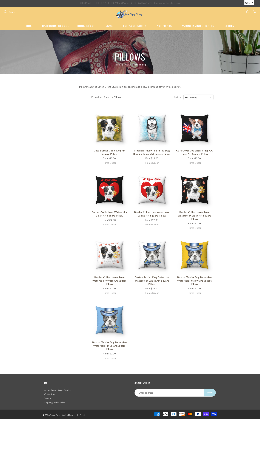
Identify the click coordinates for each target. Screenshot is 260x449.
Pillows (127, 64)
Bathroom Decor (55, 25)
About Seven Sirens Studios (57, 390)
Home (30, 25)
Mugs (109, 25)
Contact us (49, 394)
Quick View (109, 128)
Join (210, 392)
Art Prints (165, 25)
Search (47, 398)
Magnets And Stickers (198, 25)
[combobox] (198, 97)
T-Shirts (228, 25)
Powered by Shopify (77, 415)
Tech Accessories (134, 25)
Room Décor (86, 25)
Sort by (177, 96)
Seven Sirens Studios (59, 415)
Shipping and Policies (54, 402)
